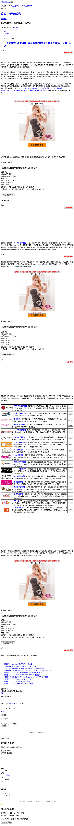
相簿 (5, 31)
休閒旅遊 (15, 28)
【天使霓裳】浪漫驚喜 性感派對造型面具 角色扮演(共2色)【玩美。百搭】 (27, 670)
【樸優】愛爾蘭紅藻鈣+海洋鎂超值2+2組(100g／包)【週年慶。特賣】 (26, 677)
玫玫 (2, 693)
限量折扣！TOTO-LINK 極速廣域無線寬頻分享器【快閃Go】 (23, 673)
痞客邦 (11, 703)
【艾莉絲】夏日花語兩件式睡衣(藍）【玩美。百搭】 (20, 666)
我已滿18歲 (4, 822)
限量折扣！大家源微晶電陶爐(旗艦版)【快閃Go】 (20, 683)
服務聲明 (54, 801)
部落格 (6, 33)
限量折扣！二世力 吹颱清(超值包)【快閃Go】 (18, 681)
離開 (10, 822)
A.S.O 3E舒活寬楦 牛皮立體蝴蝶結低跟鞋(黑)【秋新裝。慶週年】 (25, 668)
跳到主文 (3, 19)
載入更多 (3, 715)
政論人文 (15, 708)
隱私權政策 (47, 801)
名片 (5, 35)
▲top (2, 711)
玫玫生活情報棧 (11, 14)
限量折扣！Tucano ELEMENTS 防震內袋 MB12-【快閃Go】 (23, 675)
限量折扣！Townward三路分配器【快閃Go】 (18, 664)
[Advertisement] (37, 224)
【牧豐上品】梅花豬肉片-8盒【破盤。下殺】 (18, 679)
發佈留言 (3, 726)
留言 (14, 703)
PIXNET (23, 801)
